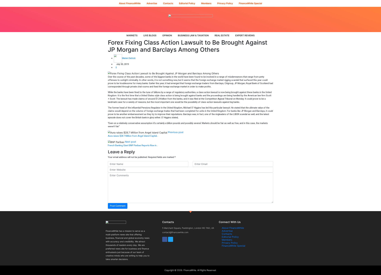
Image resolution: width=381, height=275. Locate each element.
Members (206, 3)
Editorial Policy (187, 3)
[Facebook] (164, 239)
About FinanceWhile (130, 3)
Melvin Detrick (128, 58)
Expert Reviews (245, 35)
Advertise (152, 3)
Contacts (168, 3)
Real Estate (222, 35)
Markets (132, 35)
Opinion (167, 35)
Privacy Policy (225, 3)
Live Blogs (149, 35)
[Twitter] (170, 239)
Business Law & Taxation (193, 35)
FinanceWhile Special (250, 3)
